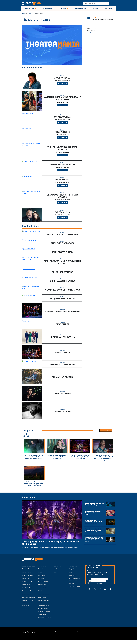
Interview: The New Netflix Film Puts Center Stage (103, 457)
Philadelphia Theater (27, 588)
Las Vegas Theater (27, 581)
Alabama (62, 309)
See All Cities (25, 605)
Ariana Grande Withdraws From (57, 456)
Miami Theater (26, 584)
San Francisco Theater (28, 591)
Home (24, 13)
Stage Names (72, 569)
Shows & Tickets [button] (30, 8)
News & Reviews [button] (47, 8)
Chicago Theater (26, 572)
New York (56, 569)
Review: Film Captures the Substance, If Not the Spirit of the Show (80, 456)
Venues (29, 13)
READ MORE (105, 430)
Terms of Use (57, 635)
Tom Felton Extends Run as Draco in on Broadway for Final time (33, 456)
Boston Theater (26, 578)
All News (40, 621)
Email (89, 579)
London (56, 572)
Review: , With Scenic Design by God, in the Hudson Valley (33, 483)
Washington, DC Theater (28, 597)
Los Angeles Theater (27, 575)
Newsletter (95, 8)
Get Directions (91, 32)
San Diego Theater (43, 608)
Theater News (41, 569)
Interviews (41, 578)
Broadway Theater (27, 569)
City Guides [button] (63, 8)
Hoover (62, 76)
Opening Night (42, 575)
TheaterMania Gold (80, 8)
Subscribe (100, 583)
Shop (70, 572)
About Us (71, 583)
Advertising (72, 575)
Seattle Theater (26, 594)
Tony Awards (108, 8)
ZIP (88, 581)
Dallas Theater (42, 591)
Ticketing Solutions (74, 586)
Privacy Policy (49, 635)
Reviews (40, 572)
